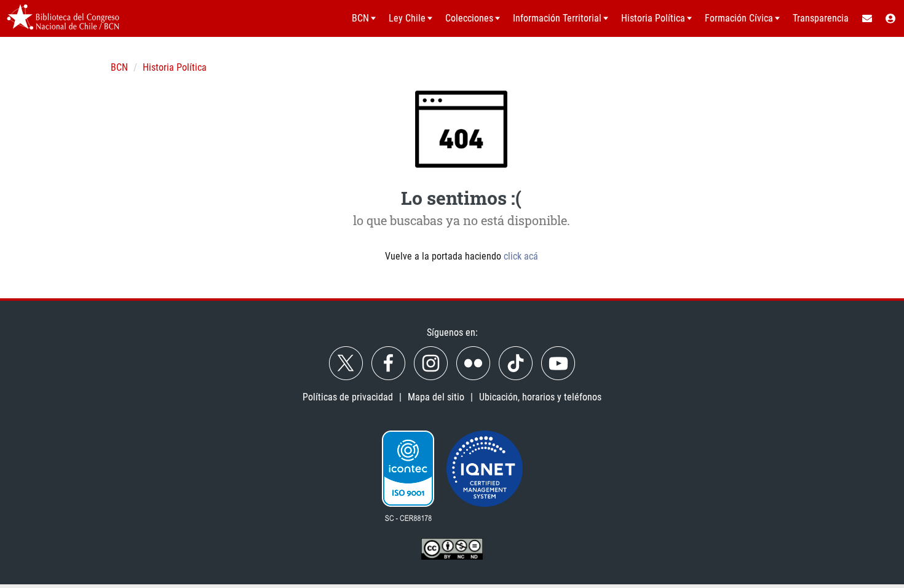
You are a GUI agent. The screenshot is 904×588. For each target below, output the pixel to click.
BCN (119, 67)
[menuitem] (866, 18)
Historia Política (175, 67)
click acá (521, 256)
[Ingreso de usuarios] (891, 18)
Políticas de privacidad (348, 397)
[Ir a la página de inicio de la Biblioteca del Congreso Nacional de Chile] (63, 18)
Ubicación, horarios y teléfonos (540, 397)
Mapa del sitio (436, 397)
